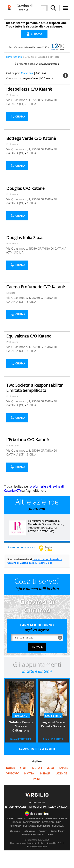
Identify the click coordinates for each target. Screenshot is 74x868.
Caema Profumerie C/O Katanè (35, 286)
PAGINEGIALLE (35, 819)
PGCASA (17, 822)
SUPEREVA (58, 826)
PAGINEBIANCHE (31, 822)
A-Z (37, 73)
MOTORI (37, 768)
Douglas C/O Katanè (25, 188)
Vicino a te (46, 78)
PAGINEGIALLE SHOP (56, 819)
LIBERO (11, 819)
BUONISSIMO (44, 826)
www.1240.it (43, 47)
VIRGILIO (21, 819)
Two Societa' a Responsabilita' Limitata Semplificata (34, 387)
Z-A (44, 73)
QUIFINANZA (29, 826)
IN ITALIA (45, 773)
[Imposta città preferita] (9, 8)
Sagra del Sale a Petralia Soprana (53, 724)
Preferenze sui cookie (33, 834)
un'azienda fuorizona (47, 64)
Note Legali (29, 831)
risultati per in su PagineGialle (34, 560)
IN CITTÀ (29, 773)
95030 (36, 100)
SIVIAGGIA (15, 826)
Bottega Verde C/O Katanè (31, 138)
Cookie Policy (58, 831)
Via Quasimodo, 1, (19, 100)
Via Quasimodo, (17, 248)
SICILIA (31, 104)
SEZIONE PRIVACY (58, 806)
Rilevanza (27, 73)
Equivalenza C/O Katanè (28, 336)
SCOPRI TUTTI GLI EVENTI (37, 749)
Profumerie (12, 95)
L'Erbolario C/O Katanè (27, 439)
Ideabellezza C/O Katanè (29, 89)
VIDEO (50, 768)
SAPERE (63, 768)
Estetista (10, 292)
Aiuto (50, 834)
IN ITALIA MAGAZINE (15, 806)
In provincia (30, 78)
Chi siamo (15, 831)
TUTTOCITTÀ (48, 822)
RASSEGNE (21, 715)
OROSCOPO (12, 773)
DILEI (58, 822)
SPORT (24, 768)
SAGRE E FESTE (53, 715)
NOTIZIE (10, 768)
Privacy (43, 831)
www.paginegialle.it (48, 548)
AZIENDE (62, 773)
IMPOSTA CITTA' (37, 806)
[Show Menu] (65, 8)
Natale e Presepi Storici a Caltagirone (21, 726)
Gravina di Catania (24, 8)
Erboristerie (12, 445)
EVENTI (37, 779)
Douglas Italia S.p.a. (24, 237)
